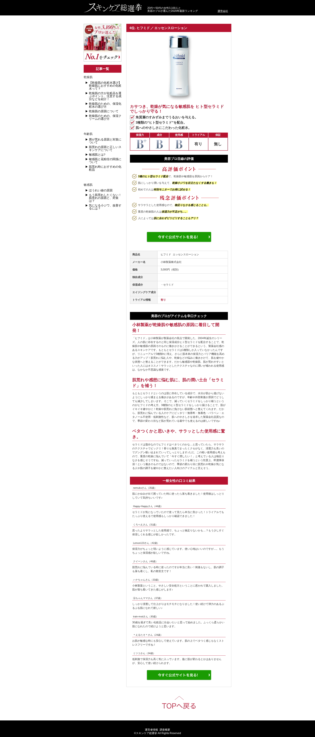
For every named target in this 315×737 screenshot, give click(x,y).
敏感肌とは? (97, 154)
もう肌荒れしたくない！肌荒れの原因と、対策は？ (105, 198)
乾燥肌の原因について (103, 111)
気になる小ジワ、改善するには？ (105, 207)
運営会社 (223, 11)
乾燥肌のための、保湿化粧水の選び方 (105, 105)
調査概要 (165, 729)
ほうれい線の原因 (101, 190)
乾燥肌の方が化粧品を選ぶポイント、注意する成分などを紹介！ (105, 96)
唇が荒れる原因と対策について (105, 141)
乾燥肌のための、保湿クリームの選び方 (105, 117)
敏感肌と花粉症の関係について (105, 161)
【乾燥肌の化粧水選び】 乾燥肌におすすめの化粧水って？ (105, 85)
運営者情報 (151, 729)
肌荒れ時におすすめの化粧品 (105, 168)
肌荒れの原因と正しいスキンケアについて (105, 148)
